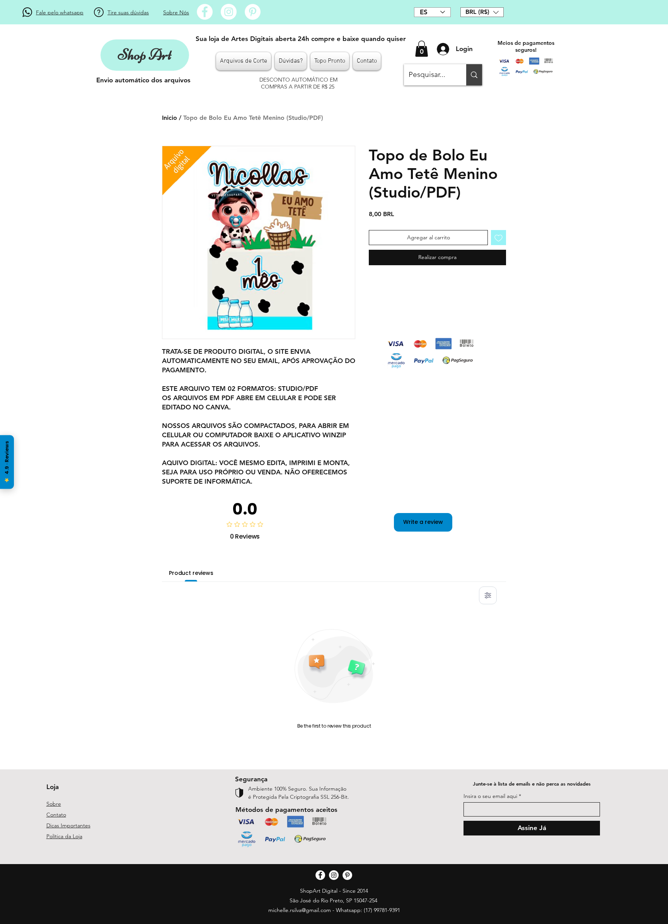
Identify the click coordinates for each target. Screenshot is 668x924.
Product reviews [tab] (191, 573)
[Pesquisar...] (474, 74)
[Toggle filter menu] (488, 595)
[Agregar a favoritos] (498, 237)
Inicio (169, 117)
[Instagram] (229, 12)
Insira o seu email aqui (490, 796)
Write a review (423, 522)
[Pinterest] (253, 12)
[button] (482, 12)
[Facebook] (205, 12)
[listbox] (482, 12)
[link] (421, 49)
